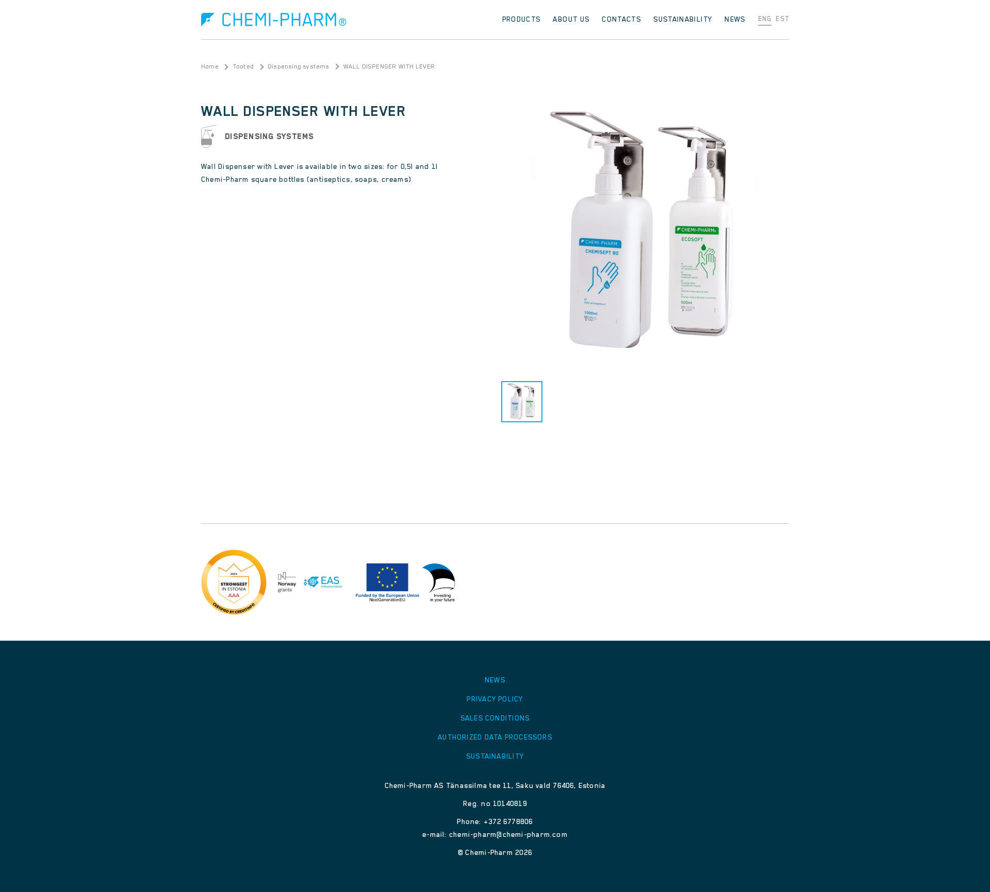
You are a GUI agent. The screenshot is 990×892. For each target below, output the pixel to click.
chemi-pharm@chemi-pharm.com (508, 834)
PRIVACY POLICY (495, 699)
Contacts (621, 19)
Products (521, 19)
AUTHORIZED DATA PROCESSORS (495, 737)
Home (210, 66)
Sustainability (682, 19)
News (734, 19)
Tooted (243, 66)
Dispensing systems (298, 66)
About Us (571, 19)
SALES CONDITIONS (495, 718)
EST (782, 19)
